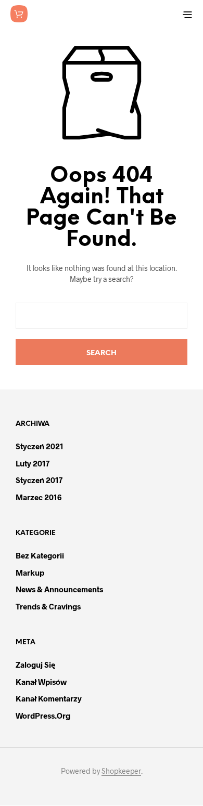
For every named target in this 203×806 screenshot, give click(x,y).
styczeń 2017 (39, 480)
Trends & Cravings (48, 606)
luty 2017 (32, 463)
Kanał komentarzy (49, 698)
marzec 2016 (38, 497)
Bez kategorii (40, 555)
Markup (30, 572)
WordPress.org (43, 715)
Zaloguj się (35, 664)
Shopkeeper (121, 771)
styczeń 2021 (40, 446)
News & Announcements (59, 589)
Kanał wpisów (41, 681)
